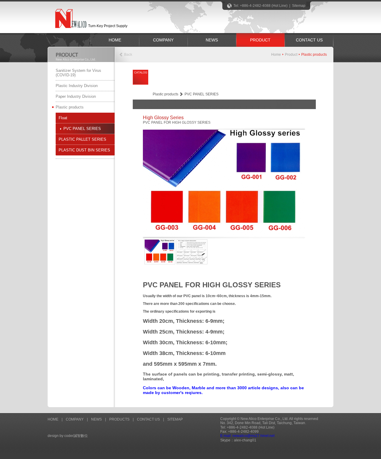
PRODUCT (260, 40)
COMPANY (163, 40)
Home (276, 54)
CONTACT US (309, 40)
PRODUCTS (119, 419)
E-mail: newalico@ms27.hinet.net (247, 436)
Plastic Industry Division (77, 85)
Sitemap (298, 6)
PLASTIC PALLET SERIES (82, 139)
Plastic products (70, 107)
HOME (115, 40)
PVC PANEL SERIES (82, 128)
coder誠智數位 (76, 436)
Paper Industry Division (76, 96)
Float (63, 118)
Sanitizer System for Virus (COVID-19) (78, 72)
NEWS (212, 40)
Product (291, 54)
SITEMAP (175, 419)
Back (128, 54)
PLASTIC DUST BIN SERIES (84, 150)
